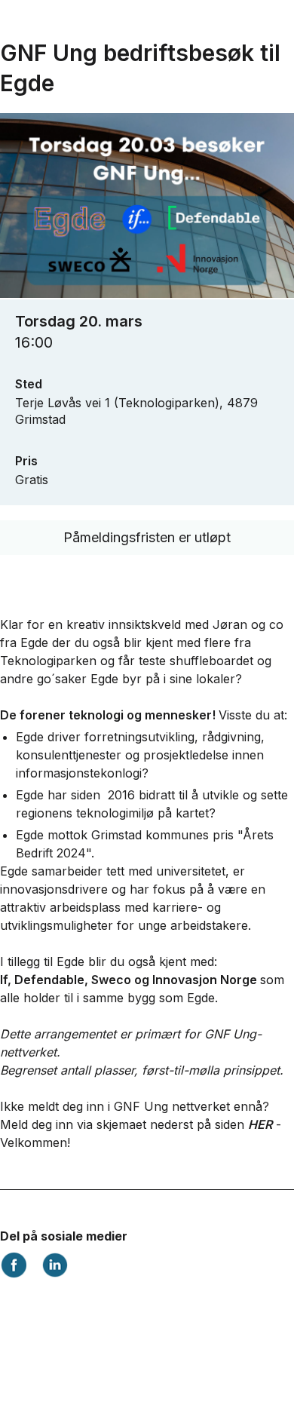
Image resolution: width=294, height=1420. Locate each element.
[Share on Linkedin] (54, 1273)
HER (260, 1124)
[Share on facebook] (13, 1273)
